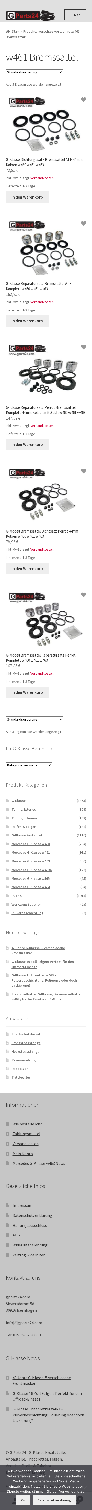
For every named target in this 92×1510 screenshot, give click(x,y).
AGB (16, 1234)
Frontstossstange (26, 1043)
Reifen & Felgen (24, 826)
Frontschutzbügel (26, 1034)
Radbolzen (20, 1068)
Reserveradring (24, 1060)
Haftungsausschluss (30, 1225)
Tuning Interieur (24, 818)
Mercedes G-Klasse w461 (31, 852)
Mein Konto (23, 1153)
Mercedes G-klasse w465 (31, 878)
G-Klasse (19, 800)
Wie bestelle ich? (27, 1124)
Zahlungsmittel (26, 1133)
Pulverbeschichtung (27, 913)
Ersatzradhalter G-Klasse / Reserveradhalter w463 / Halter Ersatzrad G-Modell (47, 996)
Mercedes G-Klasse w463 (31, 861)
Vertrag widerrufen (29, 1254)
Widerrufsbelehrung (30, 1244)
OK (23, 1500)
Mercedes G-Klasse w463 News (39, 1163)
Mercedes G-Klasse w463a (32, 870)
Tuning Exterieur (25, 809)
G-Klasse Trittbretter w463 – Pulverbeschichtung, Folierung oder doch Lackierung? (44, 980)
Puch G (17, 895)
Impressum (22, 1205)
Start (15, 31)
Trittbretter (21, 1077)
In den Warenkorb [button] (27, 197)
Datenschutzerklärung (32, 1215)
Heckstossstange (25, 1051)
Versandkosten (42, 178)
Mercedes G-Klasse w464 (31, 887)
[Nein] (85, 1487)
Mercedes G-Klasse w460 (31, 843)
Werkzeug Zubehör (26, 904)
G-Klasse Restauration (30, 835)
